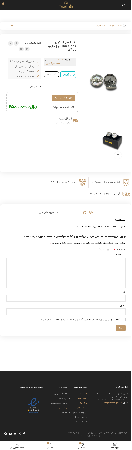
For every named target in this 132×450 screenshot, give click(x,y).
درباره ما (83, 403)
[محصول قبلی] (16, 26)
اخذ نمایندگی (82, 408)
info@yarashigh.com (116, 403)
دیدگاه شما (118, 255)
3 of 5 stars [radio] (104, 249)
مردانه (111, 25)
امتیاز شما (120, 249)
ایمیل (123, 306)
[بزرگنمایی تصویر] (118, 155)
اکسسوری (100, 25)
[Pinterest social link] (5, 434)
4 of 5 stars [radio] (102, 249)
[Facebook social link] (16, 43)
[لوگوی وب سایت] (66, 5)
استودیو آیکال (74, 435)
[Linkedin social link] (27, 49)
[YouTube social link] (10, 434)
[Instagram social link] (15, 434)
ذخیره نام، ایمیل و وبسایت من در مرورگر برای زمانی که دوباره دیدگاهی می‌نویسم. (79, 319)
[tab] (88, 212)
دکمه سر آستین (53, 63)
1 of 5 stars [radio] (109, 249)
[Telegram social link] (21, 49)
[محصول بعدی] (8, 26)
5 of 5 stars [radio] (99, 249)
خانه (120, 25)
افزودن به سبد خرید (63, 97)
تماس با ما (82, 398)
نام (124, 292)
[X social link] (10, 43)
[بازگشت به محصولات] (12, 26)
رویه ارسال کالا (61, 408)
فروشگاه (83, 394)
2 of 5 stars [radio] (107, 249)
